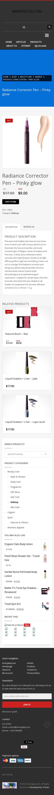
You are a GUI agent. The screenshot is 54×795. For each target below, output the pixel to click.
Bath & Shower (17, 476)
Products (31, 666)
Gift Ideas (15, 492)
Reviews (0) (29, 226)
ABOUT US (11, 45)
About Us (6, 669)
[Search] (46, 454)
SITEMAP (25, 45)
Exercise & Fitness (19, 522)
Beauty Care (26, 77)
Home (5, 77)
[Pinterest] (28, 774)
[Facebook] (16, 774)
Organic (11, 512)
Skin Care (15, 507)
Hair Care (15, 497)
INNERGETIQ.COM (27, 11)
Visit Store (10, 201)
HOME (9, 41)
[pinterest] (42, 27)
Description (11, 227)
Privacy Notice (33, 673)
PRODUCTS (36, 41)
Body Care (15, 481)
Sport (10, 517)
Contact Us (32, 669)
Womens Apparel (16, 527)
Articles (30, 663)
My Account (40, 45)
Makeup (38, 77)
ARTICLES (21, 41)
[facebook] (30, 27)
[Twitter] (22, 774)
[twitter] (36, 27)
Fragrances (15, 486)
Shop (14, 77)
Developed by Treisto (39, 787)
